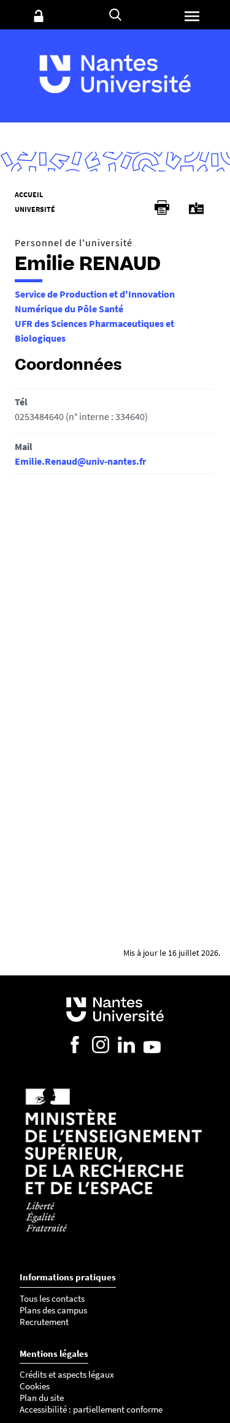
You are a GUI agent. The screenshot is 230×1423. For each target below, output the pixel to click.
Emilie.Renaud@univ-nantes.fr (80, 461)
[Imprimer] (162, 207)
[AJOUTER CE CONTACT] (196, 208)
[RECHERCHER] (115, 15)
